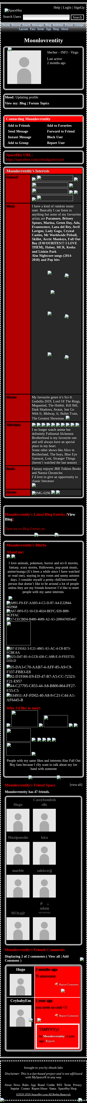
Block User (54, 137)
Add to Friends (18, 125)
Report (50, 1041)
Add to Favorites (59, 125)
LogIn (67, 7)
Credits (51, 1085)
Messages (38, 25)
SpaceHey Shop (67, 1088)
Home (6, 25)
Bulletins (58, 25)
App (48, 29)
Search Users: (12, 16)
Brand (41, 1085)
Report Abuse (39, 1088)
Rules (25, 1085)
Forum (69, 25)
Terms (67, 1085)
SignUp (79, 7)
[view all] (76, 784)
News (17, 1085)
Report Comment (68, 984)
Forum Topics (39, 103)
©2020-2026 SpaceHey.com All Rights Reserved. (43, 1094)
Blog (48, 25)
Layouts (23, 29)
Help (57, 7)
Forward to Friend (60, 131)
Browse (16, 25)
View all (54, 956)
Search (77, 17)
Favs (33, 29)
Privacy (77, 1085)
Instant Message (19, 137)
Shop (56, 29)
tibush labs (56, 1067)
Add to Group (18, 143)
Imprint (15, 1088)
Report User (55, 143)
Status (52, 1088)
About (64, 29)
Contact (25, 1088)
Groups (79, 25)
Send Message (17, 131)
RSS (59, 1085)
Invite (40, 29)
